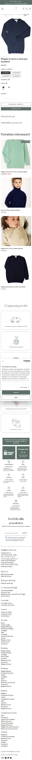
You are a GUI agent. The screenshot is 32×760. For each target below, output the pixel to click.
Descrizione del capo (8, 116)
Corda (9, 89)
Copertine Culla (6, 614)
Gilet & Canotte (6, 721)
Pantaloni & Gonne (7, 673)
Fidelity (3, 742)
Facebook (4, 744)
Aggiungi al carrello (16, 104)
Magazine (4, 735)
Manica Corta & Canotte (9, 729)
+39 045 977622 (9, 557)
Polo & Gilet (5, 656)
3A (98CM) (5, 73)
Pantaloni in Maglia (7, 629)
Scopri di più (16, 442)
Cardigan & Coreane (7, 699)
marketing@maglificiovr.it (9, 559)
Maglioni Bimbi (5, 651)
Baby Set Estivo (6, 576)
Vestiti (3, 638)
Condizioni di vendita (8, 736)
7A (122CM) (15, 76)
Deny (16, 397)
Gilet (2, 632)
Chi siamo (4, 740)
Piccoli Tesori (5, 596)
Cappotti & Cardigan (8, 719)
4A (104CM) (16, 73)
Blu (3, 89)
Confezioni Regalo (7, 590)
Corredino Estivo (6, 603)
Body (3, 623)
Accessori (4, 644)
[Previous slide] (3, 36)
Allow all (16, 392)
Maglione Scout (6, 664)
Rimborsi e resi (6, 738)
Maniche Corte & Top (8, 682)
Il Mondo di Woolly (7, 583)
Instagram (4, 746)
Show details (23, 387)
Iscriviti (25, 533)
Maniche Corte (6, 640)
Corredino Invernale (7, 605)
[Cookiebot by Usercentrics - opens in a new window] (23, 361)
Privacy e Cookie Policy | (7, 754)
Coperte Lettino (6, 612)
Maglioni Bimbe (6, 671)
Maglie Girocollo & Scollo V (10, 727)
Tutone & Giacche (7, 636)
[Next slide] (28, 36)
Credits (16, 754)
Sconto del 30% (25, 141)
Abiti (2, 716)
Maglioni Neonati (6, 627)
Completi (4, 634)
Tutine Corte (5, 642)
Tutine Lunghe (5, 625)
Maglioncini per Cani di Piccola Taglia (13, 594)
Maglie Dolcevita (6, 725)
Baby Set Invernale (7, 574)
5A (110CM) (5, 76)
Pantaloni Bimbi (6, 653)
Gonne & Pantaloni (7, 723)
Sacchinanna (5, 616)
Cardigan (4, 630)
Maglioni (3, 693)
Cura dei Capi (5, 592)
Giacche (4, 658)
